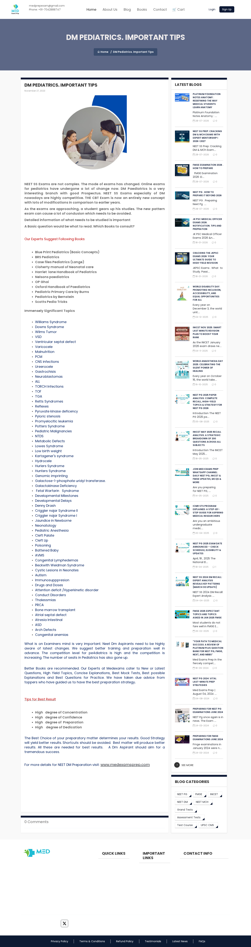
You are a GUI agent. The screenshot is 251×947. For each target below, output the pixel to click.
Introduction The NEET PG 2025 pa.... (207, 415)
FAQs (202, 941)
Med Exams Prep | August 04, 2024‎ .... (205, 692)
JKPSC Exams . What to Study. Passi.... (208, 269)
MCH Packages (148, 905)
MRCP (101, 901)
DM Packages (147, 897)
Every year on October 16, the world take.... (207, 378)
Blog (127, 9)
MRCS (101, 893)
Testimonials (153, 941)
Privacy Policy (59, 941)
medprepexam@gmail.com (201, 894)
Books (142, 9)
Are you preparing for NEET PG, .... (204, 489)
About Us (110, 9)
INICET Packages (149, 889)
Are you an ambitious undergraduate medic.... (206, 524)
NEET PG (103, 868)
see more (187, 765)
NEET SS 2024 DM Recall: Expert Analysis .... (208, 594)
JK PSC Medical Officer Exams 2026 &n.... (207, 236)
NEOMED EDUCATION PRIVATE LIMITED (200, 866)
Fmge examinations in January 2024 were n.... (207, 746)
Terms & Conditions (92, 941)
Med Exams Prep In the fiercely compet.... (207, 661)
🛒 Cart (178, 9)
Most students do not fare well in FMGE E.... (206, 624)
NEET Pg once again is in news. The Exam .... (208, 719)
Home (91, 9)
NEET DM (103, 876)
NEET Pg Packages (150, 872)
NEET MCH (104, 885)
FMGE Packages (149, 881)
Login (212, 9)
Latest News (180, 941)
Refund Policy (124, 941)
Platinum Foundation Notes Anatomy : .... (206, 114)
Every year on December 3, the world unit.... (207, 308)
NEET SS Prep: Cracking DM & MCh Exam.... (207, 148)
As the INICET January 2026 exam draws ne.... (207, 344)
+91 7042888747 (194, 879)
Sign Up (227, 9)
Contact (160, 9)
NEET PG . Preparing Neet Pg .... (205, 202)
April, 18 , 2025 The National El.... (204, 560)
